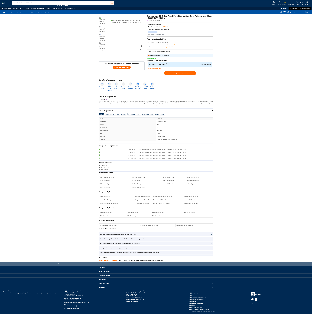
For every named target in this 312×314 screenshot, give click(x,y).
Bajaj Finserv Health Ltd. (195, 307)
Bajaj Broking (192, 305)
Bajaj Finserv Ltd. (193, 293)
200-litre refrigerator (106, 216)
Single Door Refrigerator (142, 200)
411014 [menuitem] (283, 11)
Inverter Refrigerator (190, 200)
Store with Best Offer (151, 58)
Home (100, 260)
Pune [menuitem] (282, 12)
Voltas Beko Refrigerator (107, 177)
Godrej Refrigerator (168, 177)
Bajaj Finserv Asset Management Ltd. (199, 309)
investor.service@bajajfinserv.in (75, 295)
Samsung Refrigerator (138, 177)
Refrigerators (113, 260)
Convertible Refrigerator (191, 203)
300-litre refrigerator (133, 212)
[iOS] (256, 299)
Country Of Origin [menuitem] (159, 114)
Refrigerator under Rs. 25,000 (149, 225)
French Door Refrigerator (107, 200)
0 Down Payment (153, 32)
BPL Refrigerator (192, 184)
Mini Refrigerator (105, 196)
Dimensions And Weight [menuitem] (134, 114)
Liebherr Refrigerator (138, 184)
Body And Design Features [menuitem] (112, 114)
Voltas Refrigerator (168, 180)
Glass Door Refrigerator (191, 196)
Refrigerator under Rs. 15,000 (108, 225)
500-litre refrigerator (189, 212)
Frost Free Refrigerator (160, 200)
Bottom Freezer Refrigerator (161, 203)
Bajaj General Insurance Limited (197, 297)
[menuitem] (283, 12)
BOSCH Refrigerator (193, 177)
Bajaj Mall (106, 260)
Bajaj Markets (192, 301)
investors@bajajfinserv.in (136, 297)
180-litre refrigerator (157, 212)
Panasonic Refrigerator (139, 187)
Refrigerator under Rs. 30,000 (185, 225)
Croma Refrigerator (168, 184)
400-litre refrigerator (157, 216)
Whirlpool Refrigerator (106, 184)
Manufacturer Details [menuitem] (147, 114)
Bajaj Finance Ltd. (194, 295)
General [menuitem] (101, 114)
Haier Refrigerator (105, 180)
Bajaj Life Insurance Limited (196, 299)
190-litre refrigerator (106, 212)
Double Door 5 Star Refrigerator (109, 203)
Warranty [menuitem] (123, 114)
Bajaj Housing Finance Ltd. (196, 303)
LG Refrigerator (136, 180)
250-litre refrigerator (133, 216)
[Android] (252, 299)
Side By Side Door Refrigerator (162, 196)
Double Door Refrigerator (142, 196)
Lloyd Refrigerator (105, 187)
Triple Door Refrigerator (142, 203)
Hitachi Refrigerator (193, 180)
